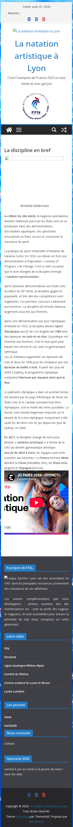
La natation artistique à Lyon (37, 55)
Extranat (10, 657)
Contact (9, 743)
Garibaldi (10, 725)
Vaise (8, 717)
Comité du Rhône (16, 674)
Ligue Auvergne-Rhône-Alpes (24, 665)
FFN (6, 648)
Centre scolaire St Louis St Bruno (27, 683)
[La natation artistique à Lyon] (9, 130)
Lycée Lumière (14, 691)
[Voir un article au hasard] (64, 130)
